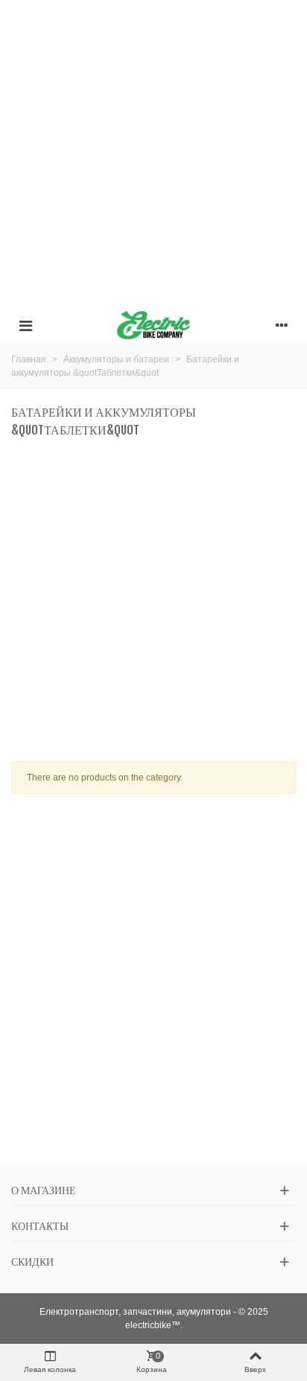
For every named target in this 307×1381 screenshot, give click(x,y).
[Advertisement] (153, 153)
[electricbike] (153, 325)
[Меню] (25, 325)
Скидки (32, 1261)
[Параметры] (282, 325)
